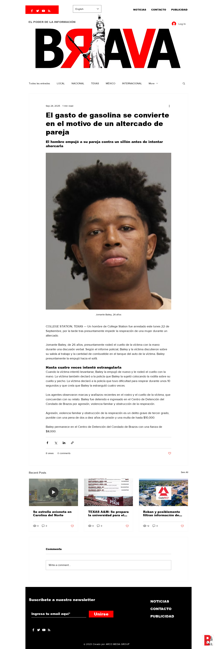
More (151, 83)
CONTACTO (161, 609)
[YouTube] (43, 11)
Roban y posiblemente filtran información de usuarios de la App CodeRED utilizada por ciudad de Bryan (161, 513)
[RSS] (49, 11)
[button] (183, 83)
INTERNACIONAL (132, 83)
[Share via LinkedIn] (64, 442)
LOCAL (61, 83)
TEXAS (95, 83)
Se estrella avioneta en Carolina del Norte (52, 513)
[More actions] (169, 106)
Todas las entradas (39, 83)
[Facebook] (32, 11)
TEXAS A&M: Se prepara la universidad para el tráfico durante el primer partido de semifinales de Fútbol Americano (108, 513)
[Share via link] (72, 442)
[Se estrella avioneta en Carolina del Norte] (53, 492)
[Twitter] (38, 11)
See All (184, 472)
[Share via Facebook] (47, 442)
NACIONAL (78, 83)
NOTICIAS (159, 601)
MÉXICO (110, 83)
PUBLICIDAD (162, 616)
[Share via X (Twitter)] (55, 442)
